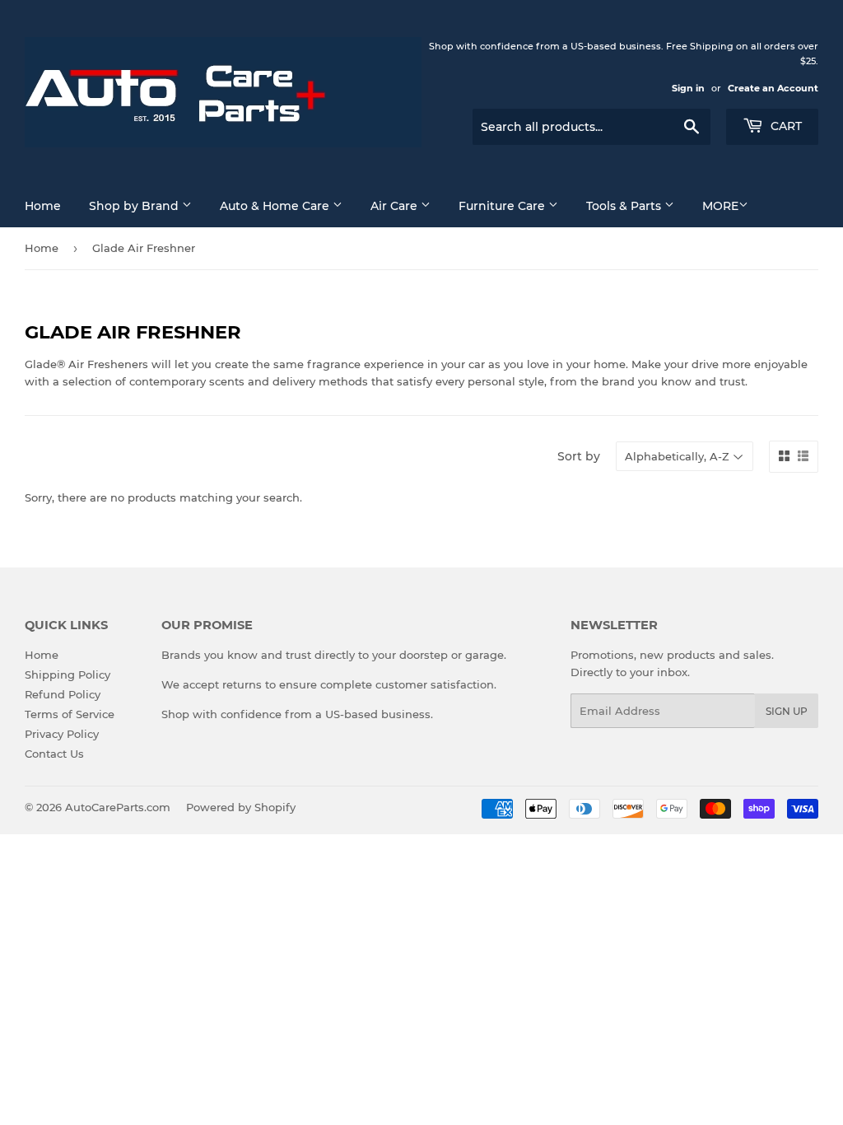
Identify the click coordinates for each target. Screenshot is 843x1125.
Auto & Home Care (276, 205)
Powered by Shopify (241, 807)
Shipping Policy (67, 674)
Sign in (688, 88)
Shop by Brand (135, 205)
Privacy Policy (62, 733)
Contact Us (54, 753)
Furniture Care (503, 205)
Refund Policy (62, 694)
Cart (784, 126)
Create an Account (773, 88)
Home (43, 205)
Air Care (395, 205)
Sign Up (787, 711)
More (720, 205)
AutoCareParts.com (117, 807)
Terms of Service (69, 714)
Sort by (578, 456)
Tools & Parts (625, 205)
